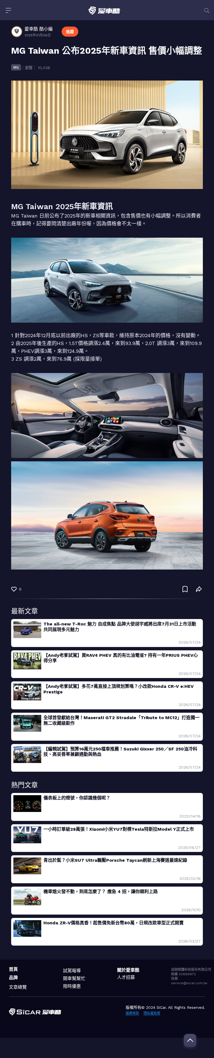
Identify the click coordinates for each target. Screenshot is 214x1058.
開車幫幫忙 (74, 978)
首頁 (13, 969)
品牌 (13, 977)
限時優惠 (72, 986)
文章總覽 (18, 987)
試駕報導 (72, 970)
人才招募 (126, 977)
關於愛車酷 (128, 970)
